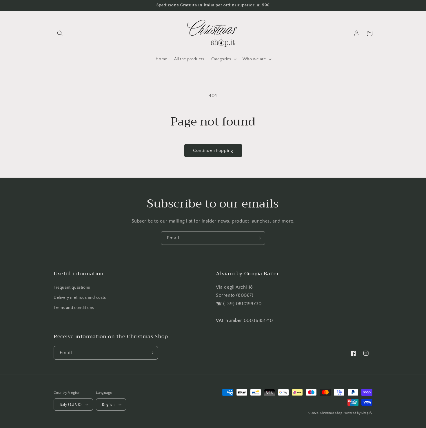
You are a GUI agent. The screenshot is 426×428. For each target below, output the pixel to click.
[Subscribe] (258, 238)
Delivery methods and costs (80, 297)
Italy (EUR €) (70, 404)
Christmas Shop (331, 413)
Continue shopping (213, 150)
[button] (60, 33)
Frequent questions (72, 287)
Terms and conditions (74, 307)
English (108, 404)
